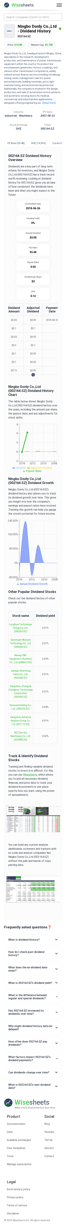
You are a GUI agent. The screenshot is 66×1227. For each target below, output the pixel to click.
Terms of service (17, 1205)
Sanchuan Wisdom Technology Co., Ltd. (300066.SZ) (20, 643)
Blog (47, 1123)
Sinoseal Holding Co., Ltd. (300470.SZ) (20, 707)
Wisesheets (30, 774)
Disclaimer (13, 1213)
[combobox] (33, 17)
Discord (48, 1148)
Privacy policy (15, 1197)
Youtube (49, 1132)
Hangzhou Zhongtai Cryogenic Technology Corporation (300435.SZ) (21, 691)
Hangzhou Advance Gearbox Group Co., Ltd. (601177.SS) (20, 721)
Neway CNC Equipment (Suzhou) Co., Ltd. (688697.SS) (20, 659)
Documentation (16, 1123)
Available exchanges (19, 1140)
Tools (10, 1156)
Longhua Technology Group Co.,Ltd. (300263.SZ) (20, 628)
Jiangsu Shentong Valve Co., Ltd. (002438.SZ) (20, 674)
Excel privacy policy (18, 1189)
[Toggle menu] (59, 5)
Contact (49, 1156)
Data (10, 1132)
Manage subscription (19, 1164)
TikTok (48, 1140)
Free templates (16, 1148)
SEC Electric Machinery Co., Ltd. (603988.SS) (20, 736)
